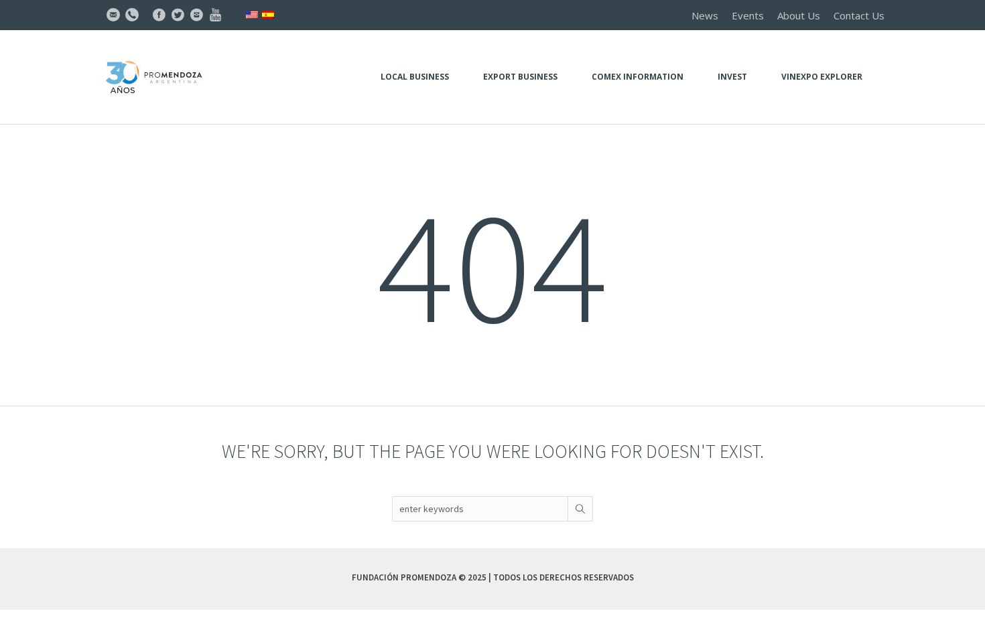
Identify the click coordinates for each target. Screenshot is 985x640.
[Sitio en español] (268, 14)
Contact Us (859, 15)
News (705, 15)
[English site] (252, 14)
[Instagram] (196, 14)
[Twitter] (177, 14)
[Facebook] (158, 14)
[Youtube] (215, 14)
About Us (798, 15)
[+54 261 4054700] (132, 14)
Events (748, 15)
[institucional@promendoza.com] (113, 14)
